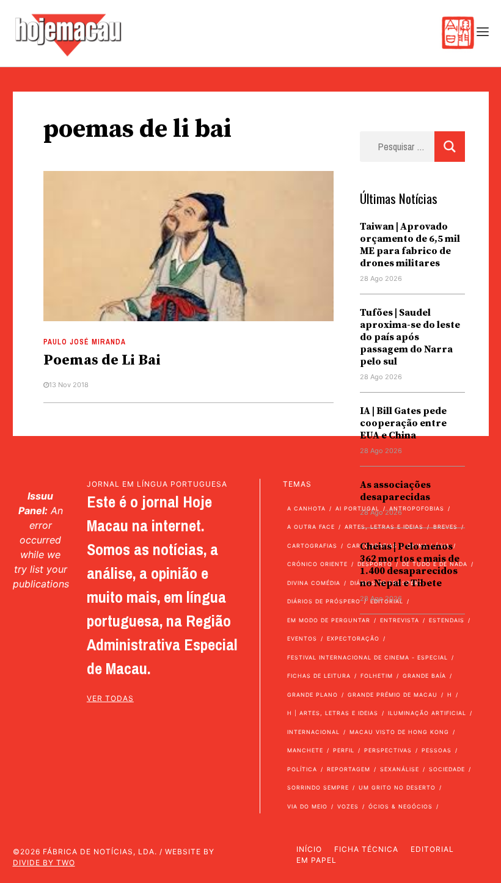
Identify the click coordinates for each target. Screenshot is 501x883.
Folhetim (376, 675)
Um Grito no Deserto (397, 787)
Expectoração (353, 638)
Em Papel (316, 860)
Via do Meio (307, 806)
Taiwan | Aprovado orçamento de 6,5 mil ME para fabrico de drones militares (410, 244)
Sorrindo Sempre (318, 787)
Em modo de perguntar (328, 620)
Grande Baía (424, 675)
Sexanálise (399, 769)
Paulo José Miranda (84, 342)
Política (302, 769)
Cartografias (312, 545)
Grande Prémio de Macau (392, 694)
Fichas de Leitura (319, 675)
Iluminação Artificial (427, 713)
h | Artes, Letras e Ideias (332, 713)
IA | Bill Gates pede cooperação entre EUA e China (403, 423)
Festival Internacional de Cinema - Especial (367, 657)
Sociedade (447, 769)
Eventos (302, 638)
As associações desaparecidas (395, 491)
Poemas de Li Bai (102, 360)
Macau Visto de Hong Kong (399, 732)
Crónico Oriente (317, 564)
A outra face (311, 526)
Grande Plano (312, 694)
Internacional (313, 732)
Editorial (432, 849)
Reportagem (348, 769)
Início (309, 849)
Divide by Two (44, 862)
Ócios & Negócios (400, 806)
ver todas (110, 698)
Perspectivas (388, 750)
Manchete (305, 750)
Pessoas (437, 750)
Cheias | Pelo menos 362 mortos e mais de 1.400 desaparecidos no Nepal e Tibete (409, 564)
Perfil (343, 750)
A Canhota (306, 508)
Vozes (348, 806)
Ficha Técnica (366, 849)
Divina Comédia (313, 583)
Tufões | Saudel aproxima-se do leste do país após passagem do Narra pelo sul (410, 337)
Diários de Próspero (323, 601)
